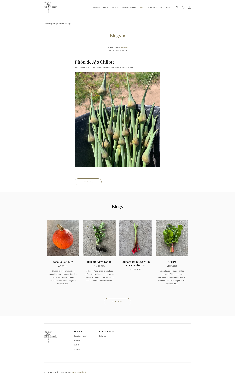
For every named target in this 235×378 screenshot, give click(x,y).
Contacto (115, 7)
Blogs (51, 24)
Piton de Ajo (124, 48)
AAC (104, 7)
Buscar (76, 345)
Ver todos (117, 301)
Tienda (167, 7)
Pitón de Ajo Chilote (95, 62)
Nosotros (96, 7)
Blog (141, 7)
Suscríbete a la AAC (129, 7)
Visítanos (77, 340)
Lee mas (87, 182)
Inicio (46, 24)
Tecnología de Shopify (79, 372)
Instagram (102, 336)
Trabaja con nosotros (154, 7)
